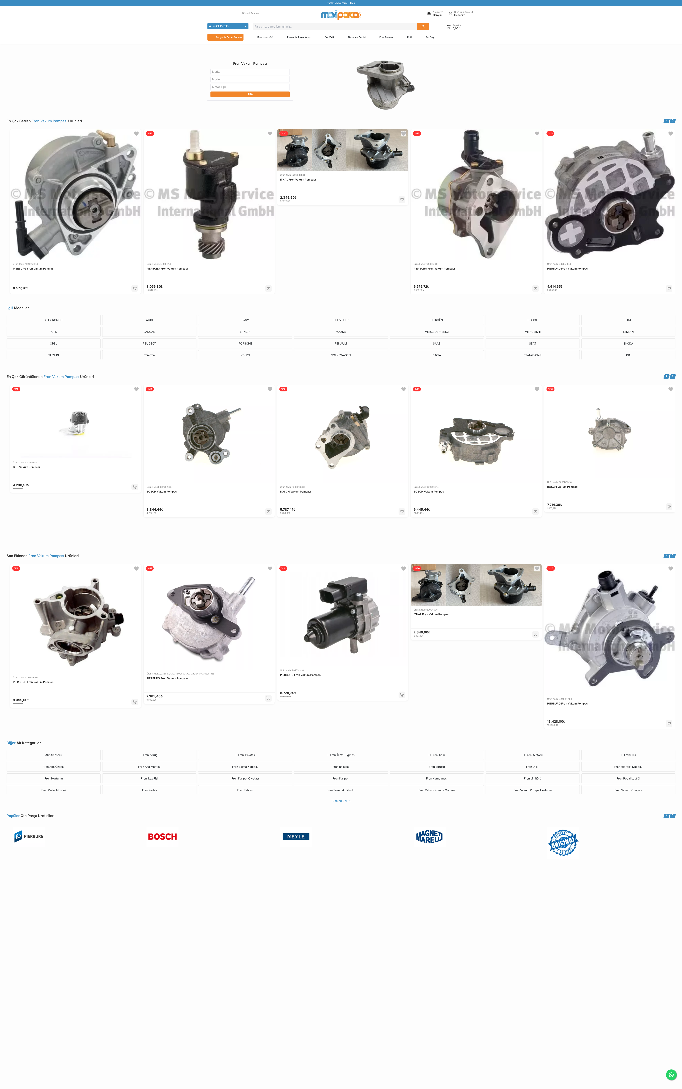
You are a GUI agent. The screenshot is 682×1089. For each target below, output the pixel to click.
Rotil (409, 37)
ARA (250, 94)
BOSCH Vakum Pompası (162, 491)
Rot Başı (430, 37)
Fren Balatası (386, 37)
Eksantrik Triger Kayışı (299, 37)
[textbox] (217, 71)
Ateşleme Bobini (357, 37)
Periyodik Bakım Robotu (229, 37)
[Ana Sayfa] (341, 15)
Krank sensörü (265, 37)
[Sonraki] (672, 121)
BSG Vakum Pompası (26, 467)
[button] (227, 26)
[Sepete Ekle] (134, 288)
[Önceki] (666, 121)
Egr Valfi (329, 37)
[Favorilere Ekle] (136, 133)
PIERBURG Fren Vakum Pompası (33, 268)
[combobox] (250, 72)
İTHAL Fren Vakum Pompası (298, 179)
